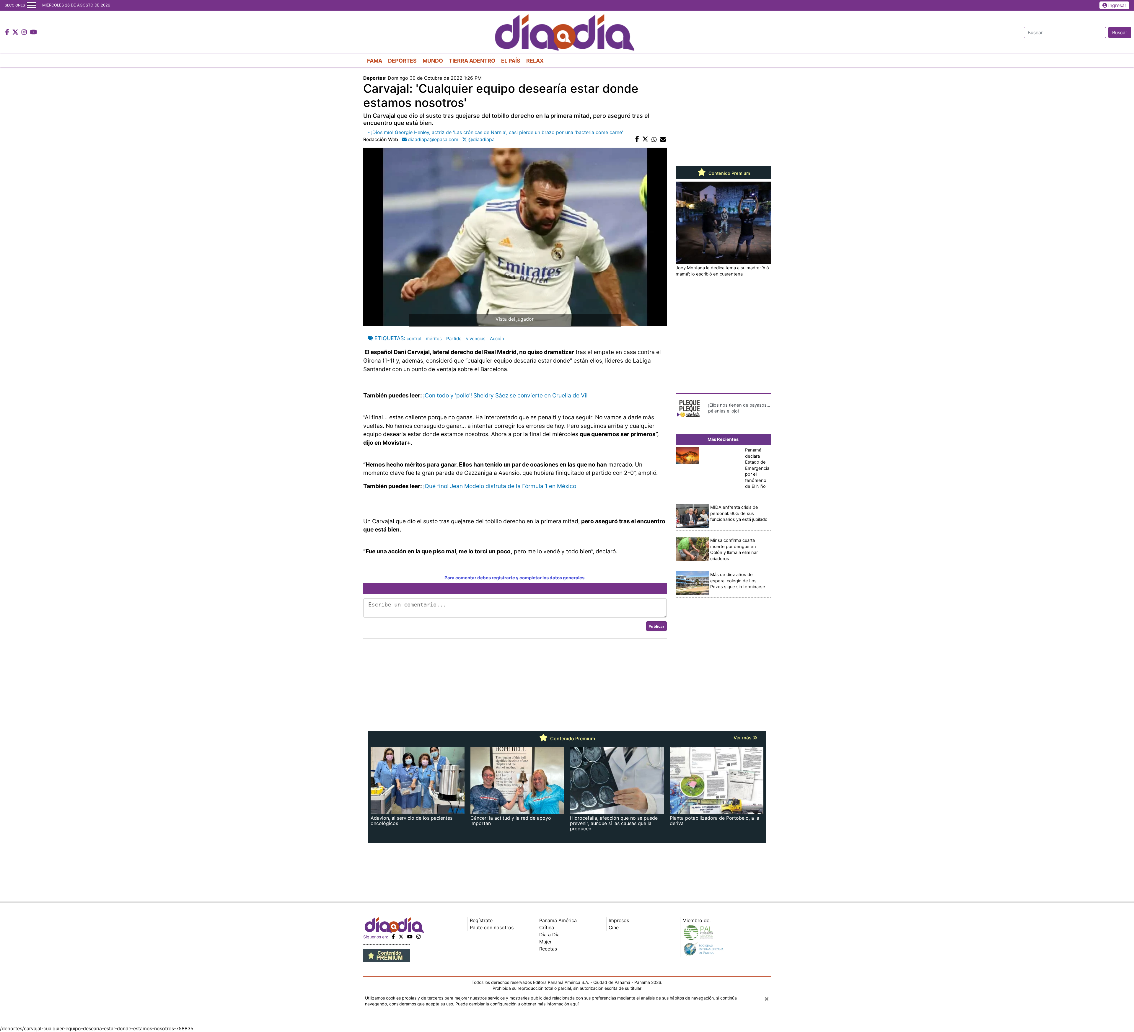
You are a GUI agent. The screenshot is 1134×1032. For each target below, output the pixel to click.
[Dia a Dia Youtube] (33, 32)
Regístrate (481, 920)
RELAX (535, 61)
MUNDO (433, 61)
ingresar (1117, 5)
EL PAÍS (510, 61)
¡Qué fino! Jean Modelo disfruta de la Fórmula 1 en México (499, 486)
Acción (497, 338)
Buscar (1119, 32)
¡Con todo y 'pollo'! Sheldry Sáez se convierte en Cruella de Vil (505, 395)
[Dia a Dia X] (16, 32)
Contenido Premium (728, 173)
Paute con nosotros (492, 927)
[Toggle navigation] (31, 5)
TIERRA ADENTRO (472, 61)
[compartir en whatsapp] (654, 139)
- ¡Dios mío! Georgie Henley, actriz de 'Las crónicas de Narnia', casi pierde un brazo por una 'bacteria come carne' (495, 132)
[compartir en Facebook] (637, 139)
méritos (434, 338)
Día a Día (549, 935)
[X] (401, 937)
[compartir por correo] (663, 139)
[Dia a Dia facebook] (8, 32)
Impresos (619, 920)
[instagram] (418, 937)
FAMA (374, 61)
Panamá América (558, 920)
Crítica (546, 927)
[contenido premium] (386, 955)
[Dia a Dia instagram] (25, 32)
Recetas (548, 949)
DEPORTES (402, 61)
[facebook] (393, 937)
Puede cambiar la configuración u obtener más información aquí (517, 1003)
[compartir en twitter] (645, 139)
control (414, 338)
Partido (454, 338)
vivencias (475, 338)
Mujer (545, 942)
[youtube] (410, 937)
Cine (614, 927)
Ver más (743, 738)
